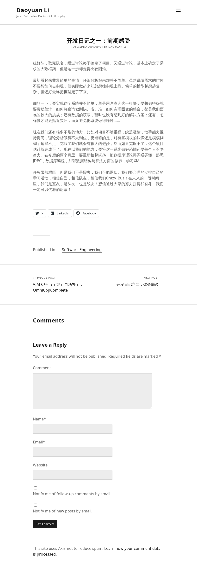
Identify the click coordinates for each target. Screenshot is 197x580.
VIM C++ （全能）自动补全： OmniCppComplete (58, 287)
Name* (39, 419)
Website (40, 465)
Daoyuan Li (32, 10)
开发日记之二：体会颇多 (138, 284)
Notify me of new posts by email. (62, 511)
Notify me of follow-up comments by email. (72, 493)
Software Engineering (82, 249)
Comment (42, 367)
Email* (39, 442)
